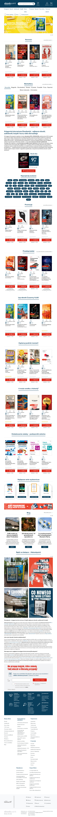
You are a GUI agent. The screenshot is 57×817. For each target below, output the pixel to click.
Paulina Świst (32, 66)
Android (10, 642)
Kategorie (6, 9)
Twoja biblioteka (34, 729)
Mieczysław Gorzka (45, 66)
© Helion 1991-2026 (8, 813)
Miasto (31, 65)
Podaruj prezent (24, 14)
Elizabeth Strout (8, 67)
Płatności (33, 755)
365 (15, 183)
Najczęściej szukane (28, 176)
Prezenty (33, 731)
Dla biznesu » (17, 702)
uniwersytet (10, 191)
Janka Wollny (7, 372)
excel (30, 188)
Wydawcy (6, 738)
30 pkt (44, 63)
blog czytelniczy (48, 633)
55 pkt (44, 228)
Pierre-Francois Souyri (46, 419)
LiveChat (32, 763)
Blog (28, 513)
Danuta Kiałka (19, 464)
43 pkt (20, 63)
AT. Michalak (32, 116)
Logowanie (33, 721)
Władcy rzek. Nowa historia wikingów (21, 416)
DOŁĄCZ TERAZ (39, 680)
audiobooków (11, 623)
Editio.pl (29, 800)
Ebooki (11, 9)
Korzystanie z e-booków (22, 728)
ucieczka (20, 183)
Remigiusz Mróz (22, 657)
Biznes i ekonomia (24, 90)
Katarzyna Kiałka (26, 464)
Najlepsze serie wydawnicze (28, 480)
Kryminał (33, 87)
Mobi (7, 623)
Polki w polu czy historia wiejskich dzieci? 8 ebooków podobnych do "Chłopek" (12, 537)
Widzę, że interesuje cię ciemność (22, 231)
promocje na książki (24, 143)
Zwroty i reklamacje (35, 751)
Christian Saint (33, 324)
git (42, 191)
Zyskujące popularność (9, 731)
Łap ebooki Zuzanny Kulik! (28, 298)
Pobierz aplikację (9, 14)
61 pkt (20, 413)
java (50, 185)
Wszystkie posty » (48, 512)
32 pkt (8, 322)
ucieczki (36, 188)
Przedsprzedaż (28, 251)
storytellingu (23, 180)
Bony (17, 14)
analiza (27, 185)
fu (45, 191)
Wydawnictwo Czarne (32, 139)
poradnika (9, 646)
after (21, 194)
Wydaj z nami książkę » (31, 694)
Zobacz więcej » (11, 689)
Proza (44, 87)
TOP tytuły (6, 727)
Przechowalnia (34, 727)
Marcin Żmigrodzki (45, 280)
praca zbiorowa (26, 196)
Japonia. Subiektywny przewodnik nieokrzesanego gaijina (47, 371)
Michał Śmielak (20, 66)
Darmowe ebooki (48, 10)
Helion (12, 139)
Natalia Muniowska (20, 279)
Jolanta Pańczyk (8, 464)
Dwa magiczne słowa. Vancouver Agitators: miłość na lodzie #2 (47, 116)
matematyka (17, 196)
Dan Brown (34, 657)
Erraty (32, 757)
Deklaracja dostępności (36, 749)
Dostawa (32, 753)
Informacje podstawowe (22, 722)
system (24, 188)
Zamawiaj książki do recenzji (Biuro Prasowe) (21, 777)
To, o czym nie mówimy (8, 66)
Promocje (31, 9)
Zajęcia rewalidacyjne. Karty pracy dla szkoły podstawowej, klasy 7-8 (46, 463)
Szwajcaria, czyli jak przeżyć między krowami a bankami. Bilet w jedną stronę (22, 371)
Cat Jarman (19, 417)
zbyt (15, 185)
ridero (9, 180)
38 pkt (20, 274)
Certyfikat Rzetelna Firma (35, 772)
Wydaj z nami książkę (20, 781)
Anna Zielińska (20, 118)
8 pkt (20, 459)
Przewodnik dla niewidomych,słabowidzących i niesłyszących (21, 732)
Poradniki (39, 87)
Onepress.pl (38, 797)
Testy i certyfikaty (8, 742)
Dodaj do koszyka (29, 171)
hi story (40, 183)
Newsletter (33, 734)
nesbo (37, 191)
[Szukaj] (33, 3)
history (42, 188)
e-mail (9, 680)
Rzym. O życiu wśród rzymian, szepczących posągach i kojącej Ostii (34, 371)
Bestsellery (42, 9)
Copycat (44, 65)
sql (26, 183)
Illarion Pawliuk (20, 232)
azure (31, 191)
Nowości (37, 9)
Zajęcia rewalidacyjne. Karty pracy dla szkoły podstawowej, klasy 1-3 (34, 463)
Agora (8, 139)
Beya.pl (37, 803)
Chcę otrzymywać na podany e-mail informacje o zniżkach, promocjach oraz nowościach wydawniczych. (22, 685)
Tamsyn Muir (44, 233)
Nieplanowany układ (10, 115)
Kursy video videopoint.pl (35, 790)
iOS (20, 642)
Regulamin (33, 745)
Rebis (5, 139)
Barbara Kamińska (33, 373)
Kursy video (25, 10)
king (32, 185)
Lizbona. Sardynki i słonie (9, 370)
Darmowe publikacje (8, 734)
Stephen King (38, 657)
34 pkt (8, 63)
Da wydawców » (45, 694)
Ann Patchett (32, 232)
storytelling (8, 196)
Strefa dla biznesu (20, 770)
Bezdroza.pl (48, 800)
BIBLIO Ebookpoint (20, 783)
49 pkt (32, 368)
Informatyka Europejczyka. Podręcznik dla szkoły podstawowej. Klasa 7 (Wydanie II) (10, 463)
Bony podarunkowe (8, 740)
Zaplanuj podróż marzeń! (28, 343)
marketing (31, 180)
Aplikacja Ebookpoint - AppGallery (22, 751)
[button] (51, 24)
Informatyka (33, 90)
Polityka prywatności (35, 747)
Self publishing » (45, 703)
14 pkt (8, 113)
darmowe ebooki (32, 633)
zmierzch (9, 183)
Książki (21, 9)
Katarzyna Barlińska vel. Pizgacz (14, 659)
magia (15, 180)
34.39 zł (11, 286)
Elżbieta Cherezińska (45, 657)
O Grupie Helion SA (34, 770)
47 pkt (44, 413)
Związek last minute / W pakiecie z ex (22, 325)
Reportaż (49, 87)
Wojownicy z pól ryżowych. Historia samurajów (46, 417)
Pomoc (32, 765)
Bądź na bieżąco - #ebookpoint (28, 552)
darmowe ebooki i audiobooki (39, 141)
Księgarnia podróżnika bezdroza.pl (34, 784)
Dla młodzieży (21, 87)
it (10, 185)
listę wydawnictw (26, 140)
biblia (28, 199)
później (49, 196)
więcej (12, 546)
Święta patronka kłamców (33, 231)
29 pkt (20, 113)
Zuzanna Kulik (7, 116)
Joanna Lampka (20, 373)
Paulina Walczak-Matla (46, 373)
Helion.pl (29, 797)
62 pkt (44, 274)
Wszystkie (7, 87)
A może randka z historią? (28, 389)
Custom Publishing (20, 785)
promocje (12, 654)
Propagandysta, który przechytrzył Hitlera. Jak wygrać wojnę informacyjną (35, 417)
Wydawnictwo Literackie (20, 139)
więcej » (26, 687)
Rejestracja (33, 723)
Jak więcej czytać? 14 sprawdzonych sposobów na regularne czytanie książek (28, 537)
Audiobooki (16, 9)
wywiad (10, 188)
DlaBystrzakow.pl (39, 800)
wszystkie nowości (48, 40)
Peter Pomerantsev (33, 419)
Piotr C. (36, 66)
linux (26, 194)
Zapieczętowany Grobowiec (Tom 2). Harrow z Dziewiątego (46, 232)
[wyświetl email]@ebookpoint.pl (37, 812)
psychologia (47, 183)
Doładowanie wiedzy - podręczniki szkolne (28, 434)
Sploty (28, 806)
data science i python (41, 185)
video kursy (25, 640)
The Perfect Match (9, 276)
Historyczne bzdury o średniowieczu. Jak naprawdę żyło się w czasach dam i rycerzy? (22, 118)
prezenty (41, 630)
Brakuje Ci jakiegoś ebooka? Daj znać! (31, 704)
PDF (50, 622)
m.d (8, 194)
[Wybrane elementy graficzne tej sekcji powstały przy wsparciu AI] (52, 515)
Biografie (13, 87)
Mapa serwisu (34, 761)
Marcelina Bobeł (20, 326)
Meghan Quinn (44, 118)
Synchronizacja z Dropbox (22, 743)
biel (13, 194)
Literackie (33, 628)
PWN (24, 628)
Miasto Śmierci (20, 65)
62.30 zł (47, 286)
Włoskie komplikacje (46, 324)
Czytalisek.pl (48, 803)
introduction (33, 194)
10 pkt (8, 459)
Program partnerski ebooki (22, 774)
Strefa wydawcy (19, 772)
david (47, 180)
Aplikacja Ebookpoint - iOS (23, 748)
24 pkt (44, 368)
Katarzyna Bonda (28, 657)
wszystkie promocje (47, 205)
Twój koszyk (33, 725)
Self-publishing (19, 779)
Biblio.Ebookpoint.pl (40, 806)
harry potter (32, 183)
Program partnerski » (16, 694)
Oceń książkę (33, 733)
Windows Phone (15, 642)
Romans (28, 87)
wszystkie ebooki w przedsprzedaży (44, 251)
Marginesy (40, 139)
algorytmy (42, 196)
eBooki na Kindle (21, 741)
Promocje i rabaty (8, 729)
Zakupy (19, 726)
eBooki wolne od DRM (22, 736)
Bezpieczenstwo (21, 724)
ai (49, 191)
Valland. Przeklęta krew (21, 277)
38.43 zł (23, 286)
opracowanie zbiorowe (44, 194)
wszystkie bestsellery (47, 84)
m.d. (42, 180)
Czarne (29, 628)
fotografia (17, 188)
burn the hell (18, 191)
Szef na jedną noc (33, 115)
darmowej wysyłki (8, 633)
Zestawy (6, 736)
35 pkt (20, 228)
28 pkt (32, 63)
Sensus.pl (47, 797)
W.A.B (39, 628)
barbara (21, 185)
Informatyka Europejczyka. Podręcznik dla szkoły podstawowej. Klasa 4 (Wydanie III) (22, 463)
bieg (37, 180)
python (25, 191)
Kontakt (32, 743)
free (48, 188)
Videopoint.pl (30, 803)
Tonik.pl (51, 811)
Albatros (47, 139)
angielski (35, 196)
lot (6, 185)
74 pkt (32, 274)
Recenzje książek (34, 759)
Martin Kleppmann (33, 280)
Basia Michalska (8, 277)
